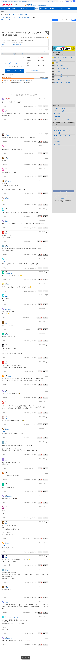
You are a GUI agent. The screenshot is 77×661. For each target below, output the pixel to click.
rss (47, 37)
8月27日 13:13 (42, 321)
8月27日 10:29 (42, 506)
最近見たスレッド (5, 19)
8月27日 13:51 (42, 133)
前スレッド (45, 51)
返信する (6, 106)
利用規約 (62, 198)
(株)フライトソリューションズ (62, 135)
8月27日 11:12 (42, 483)
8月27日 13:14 (42, 294)
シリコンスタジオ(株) (59, 111)
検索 (74, 1)
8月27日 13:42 (42, 157)
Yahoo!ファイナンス (60, 195)
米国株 (13, 8)
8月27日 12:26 (42, 401)
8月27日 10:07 (42, 601)
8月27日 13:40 (42, 168)
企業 (27, 53)
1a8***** (6, 523)
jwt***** (6, 99)
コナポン (7, 158)
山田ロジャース (8, 273)
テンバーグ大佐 (8, 181)
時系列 (13, 53)
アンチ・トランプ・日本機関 (11, 617)
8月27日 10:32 (42, 495)
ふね (6, 323)
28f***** (6, 221)
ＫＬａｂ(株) (57, 133)
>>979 (3, 262)
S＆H (6, 473)
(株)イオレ (56, 127)
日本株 (8, 8)
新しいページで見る (6, 44)
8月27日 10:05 (42, 616)
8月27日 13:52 (42, 109)
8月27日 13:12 (42, 333)
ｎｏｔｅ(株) (57, 116)
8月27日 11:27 (42, 428)
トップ (3, 8)
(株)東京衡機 (57, 141)
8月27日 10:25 (42, 542)
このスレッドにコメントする (14, 70)
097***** (6, 429)
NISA (58, 8)
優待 (23, 53)
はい (40, 106)
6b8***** (6, 198)
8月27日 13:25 (42, 245)
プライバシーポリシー (58, 196)
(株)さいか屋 (57, 144)
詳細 (3, 53)
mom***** (7, 460)
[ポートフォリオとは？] (9, 14)
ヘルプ (56, 1)
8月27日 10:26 (42, 521)
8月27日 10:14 (42, 569)
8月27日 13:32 (42, 208)
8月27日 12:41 (42, 375)
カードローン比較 (65, 8)
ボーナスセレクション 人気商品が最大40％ (36, 5)
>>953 (3, 546)
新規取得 (30, 4)
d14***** (6, 284)
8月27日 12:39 (42, 390)
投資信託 (25, 8)
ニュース (31, 8)
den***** (6, 418)
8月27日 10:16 (42, 555)
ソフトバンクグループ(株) (61, 68)
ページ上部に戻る (63, 191)
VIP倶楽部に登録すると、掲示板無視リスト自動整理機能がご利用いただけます (18, 48)
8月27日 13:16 (42, 283)
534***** (6, 543)
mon (6, 233)
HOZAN (6, 557)
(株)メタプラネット (59, 65)
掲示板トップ (4, 11)
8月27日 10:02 (42, 637)
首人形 (6, 346)
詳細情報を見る (35, 70)
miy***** (6, 602)
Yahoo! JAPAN (50, 1)
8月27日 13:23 (42, 271)
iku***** (6, 170)
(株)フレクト (57, 138)
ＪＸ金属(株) (57, 71)
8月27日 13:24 (42, 258)
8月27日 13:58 (42, 98)
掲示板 (37, 8)
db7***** (6, 334)
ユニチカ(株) (57, 79)
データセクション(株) (59, 108)
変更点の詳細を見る (17, 44)
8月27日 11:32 (42, 416)
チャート (8, 53)
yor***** (6, 111)
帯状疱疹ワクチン (69, 1)
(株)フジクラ (57, 63)
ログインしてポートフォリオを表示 (20, 14)
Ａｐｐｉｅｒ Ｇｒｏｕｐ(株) (62, 119)
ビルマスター (8, 376)
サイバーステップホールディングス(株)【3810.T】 (20, 17)
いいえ (45, 106)
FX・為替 (19, 8)
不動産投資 (51, 8)
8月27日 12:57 (42, 361)
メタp (6, 210)
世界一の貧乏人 (8, 309)
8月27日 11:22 (42, 458)
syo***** (6, 246)
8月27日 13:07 (42, 344)
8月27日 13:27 (42, 231)
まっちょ (7, 135)
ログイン (22, 5)
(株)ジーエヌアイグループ (61, 77)
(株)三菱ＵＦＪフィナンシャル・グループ (64, 82)
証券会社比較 (43, 8)
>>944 (3, 431)
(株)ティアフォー (58, 74)
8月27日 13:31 (42, 220)
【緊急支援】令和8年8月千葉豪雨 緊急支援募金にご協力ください (16, 1)
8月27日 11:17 (42, 472)
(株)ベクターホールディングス (62, 130)
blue (6, 403)
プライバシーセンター (68, 196)
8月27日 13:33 (42, 197)
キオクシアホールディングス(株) (63, 57)
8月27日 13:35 (42, 180)
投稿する (24, 657)
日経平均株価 (57, 60)
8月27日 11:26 (42, 441)
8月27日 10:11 (42, 586)
